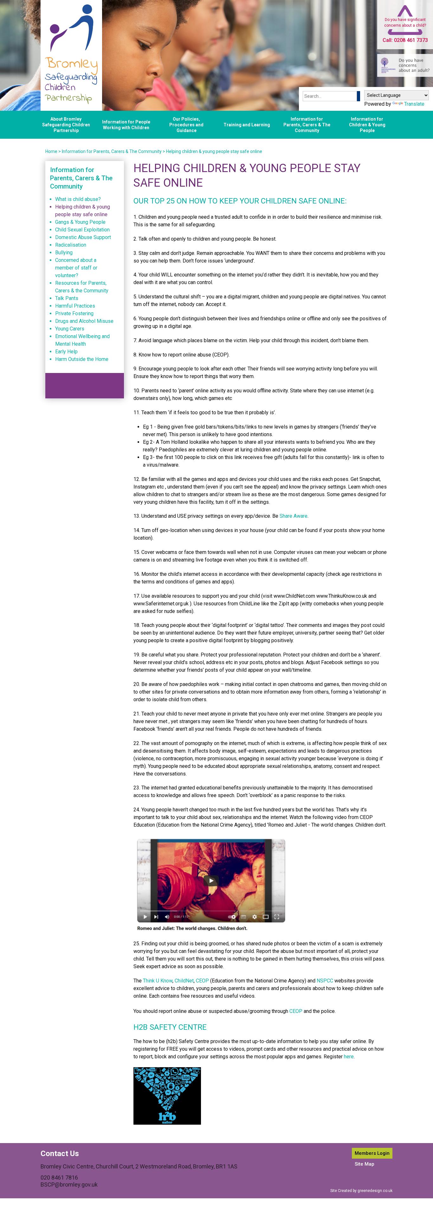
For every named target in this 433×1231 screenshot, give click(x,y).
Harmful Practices (75, 306)
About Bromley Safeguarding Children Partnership (66, 124)
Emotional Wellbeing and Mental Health (82, 340)
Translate (414, 104)
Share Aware (293, 516)
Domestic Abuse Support (83, 237)
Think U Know (157, 981)
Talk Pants (66, 298)
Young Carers (69, 329)
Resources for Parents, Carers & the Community (81, 287)
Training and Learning (246, 124)
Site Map (364, 1164)
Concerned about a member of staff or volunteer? (76, 267)
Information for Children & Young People (367, 124)
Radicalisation (70, 245)
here (349, 1057)
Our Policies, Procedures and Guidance (186, 124)
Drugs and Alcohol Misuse (84, 321)
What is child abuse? (78, 199)
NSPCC (325, 981)
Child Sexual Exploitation (82, 230)
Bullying (64, 253)
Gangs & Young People (80, 222)
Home (51, 151)
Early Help (66, 352)
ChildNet (184, 981)
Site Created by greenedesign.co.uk (361, 1190)
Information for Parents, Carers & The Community (306, 124)
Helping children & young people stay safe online (214, 151)
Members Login (372, 1153)
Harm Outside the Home (81, 359)
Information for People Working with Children (126, 124)
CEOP (202, 981)
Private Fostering (74, 313)
